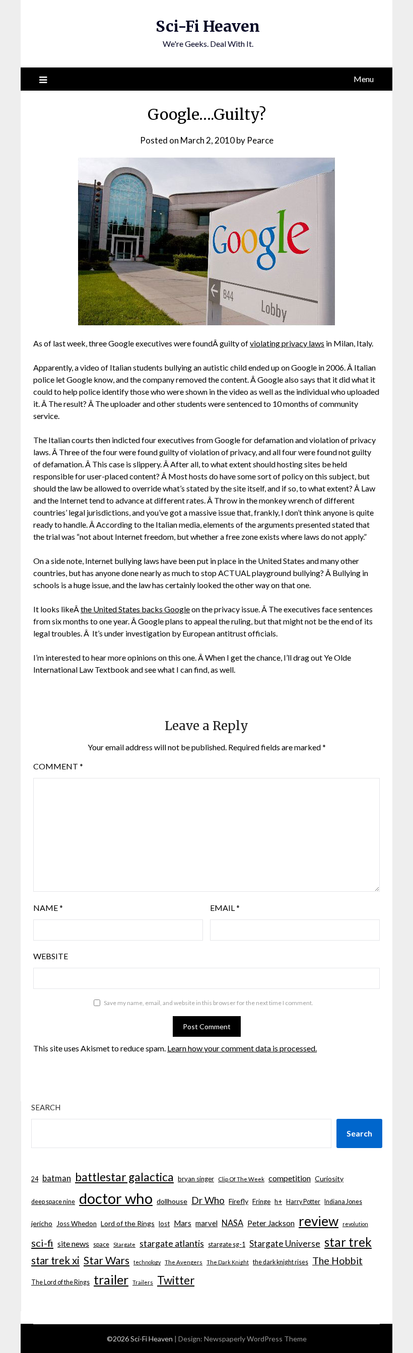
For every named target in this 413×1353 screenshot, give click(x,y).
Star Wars (106, 1260)
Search (45, 1107)
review (318, 1221)
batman (56, 1178)
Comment (58, 766)
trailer (111, 1279)
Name (48, 907)
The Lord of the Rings (60, 1282)
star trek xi (55, 1260)
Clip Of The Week (241, 1179)
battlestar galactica (124, 1177)
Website (50, 956)
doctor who (116, 1198)
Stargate (124, 1244)
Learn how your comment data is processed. (242, 1048)
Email (225, 907)
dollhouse (172, 1201)
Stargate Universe (284, 1243)
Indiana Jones (343, 1201)
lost (164, 1224)
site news (73, 1243)
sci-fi (42, 1243)
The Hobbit (337, 1260)
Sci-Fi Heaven (208, 26)
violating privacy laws (287, 343)
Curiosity (329, 1178)
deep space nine (53, 1201)
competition (289, 1178)
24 (34, 1179)
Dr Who (208, 1200)
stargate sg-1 (226, 1244)
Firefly (238, 1201)
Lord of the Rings (128, 1223)
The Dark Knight (227, 1262)
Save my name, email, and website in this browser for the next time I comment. (208, 1003)
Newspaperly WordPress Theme (255, 1338)
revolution (355, 1224)
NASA (232, 1223)
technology (147, 1262)
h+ (278, 1201)
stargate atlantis (172, 1243)
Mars (182, 1223)
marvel (206, 1223)
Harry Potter (303, 1201)
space (101, 1244)
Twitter (175, 1280)
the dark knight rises (280, 1262)
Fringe (261, 1201)
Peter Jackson (271, 1223)
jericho (41, 1223)
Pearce (260, 140)
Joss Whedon (76, 1224)
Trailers (142, 1282)
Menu (364, 79)
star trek (348, 1242)
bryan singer (196, 1179)
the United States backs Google (135, 609)
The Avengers (183, 1262)
